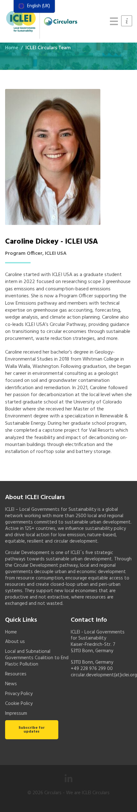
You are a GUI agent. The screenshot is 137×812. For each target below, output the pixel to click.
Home (11, 48)
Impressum (16, 713)
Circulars (52, 793)
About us (15, 642)
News (11, 684)
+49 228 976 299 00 (92, 669)
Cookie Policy (18, 703)
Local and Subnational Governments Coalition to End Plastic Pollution (36, 658)
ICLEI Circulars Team (48, 48)
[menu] (34, 6)
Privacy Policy (18, 694)
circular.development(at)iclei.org (104, 675)
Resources (15, 674)
